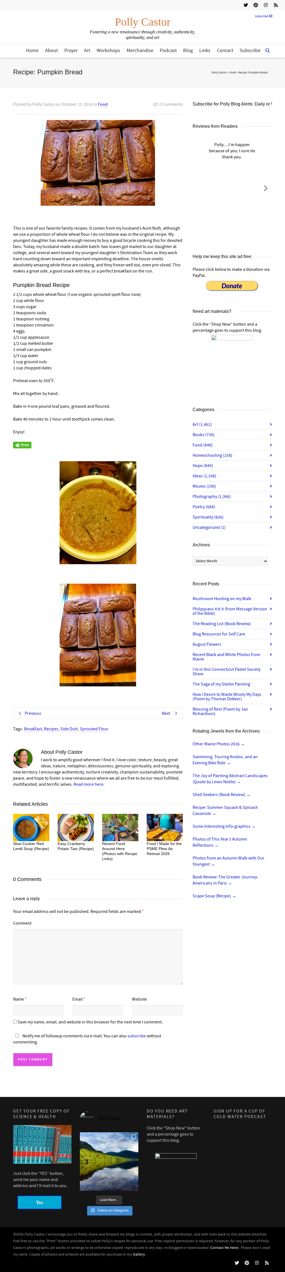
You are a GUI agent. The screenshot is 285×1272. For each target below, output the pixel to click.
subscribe (136, 1036)
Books (204, 435)
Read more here (88, 784)
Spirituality (208, 517)
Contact (225, 50)
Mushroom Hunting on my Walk (222, 598)
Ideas (204, 476)
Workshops (108, 50)
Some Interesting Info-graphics (224, 826)
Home (32, 50)
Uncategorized (209, 527)
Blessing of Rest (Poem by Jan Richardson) (220, 711)
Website (139, 999)
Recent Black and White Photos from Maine (226, 657)
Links (204, 50)
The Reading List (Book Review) (222, 624)
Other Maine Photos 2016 (219, 744)
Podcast (168, 50)
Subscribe (261, 16)
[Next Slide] (265, 187)
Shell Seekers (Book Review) (221, 794)
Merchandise (140, 50)
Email (77, 999)
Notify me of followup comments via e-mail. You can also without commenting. (87, 1039)
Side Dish (69, 729)
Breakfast (33, 729)
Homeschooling (212, 455)
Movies (204, 486)
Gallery (139, 1254)
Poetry (204, 507)
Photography (212, 496)
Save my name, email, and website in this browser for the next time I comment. (90, 1022)
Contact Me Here (224, 1247)
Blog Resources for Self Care (219, 634)
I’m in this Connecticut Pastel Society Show (227, 672)
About (51, 50)
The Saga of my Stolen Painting (221, 684)
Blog (188, 50)
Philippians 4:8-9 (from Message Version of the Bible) (230, 611)
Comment (22, 923)
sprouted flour (94, 729)
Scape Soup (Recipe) (214, 896)
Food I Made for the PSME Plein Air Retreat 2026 (164, 848)
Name (18, 999)
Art (87, 50)
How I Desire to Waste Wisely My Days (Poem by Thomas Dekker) (227, 697)
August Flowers (207, 644)
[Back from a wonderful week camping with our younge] (109, 1161)
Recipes (51, 729)
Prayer (71, 50)
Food (103, 104)
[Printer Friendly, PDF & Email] (22, 445)
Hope (203, 465)
